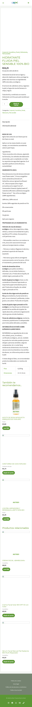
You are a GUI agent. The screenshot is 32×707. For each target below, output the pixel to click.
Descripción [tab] (6, 122)
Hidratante (23, 52)
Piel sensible (6, 54)
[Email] (20, 703)
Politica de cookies (16, 681)
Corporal (5, 52)
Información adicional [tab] (9, 126)
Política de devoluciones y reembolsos (16, 687)
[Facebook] (12, 703)
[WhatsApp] (16, 703)
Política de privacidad (16, 690)
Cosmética (12, 52)
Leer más (6, 428)
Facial (18, 52)
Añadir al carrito (16, 104)
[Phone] (23, 703)
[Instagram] (8, 703)
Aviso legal (16, 684)
